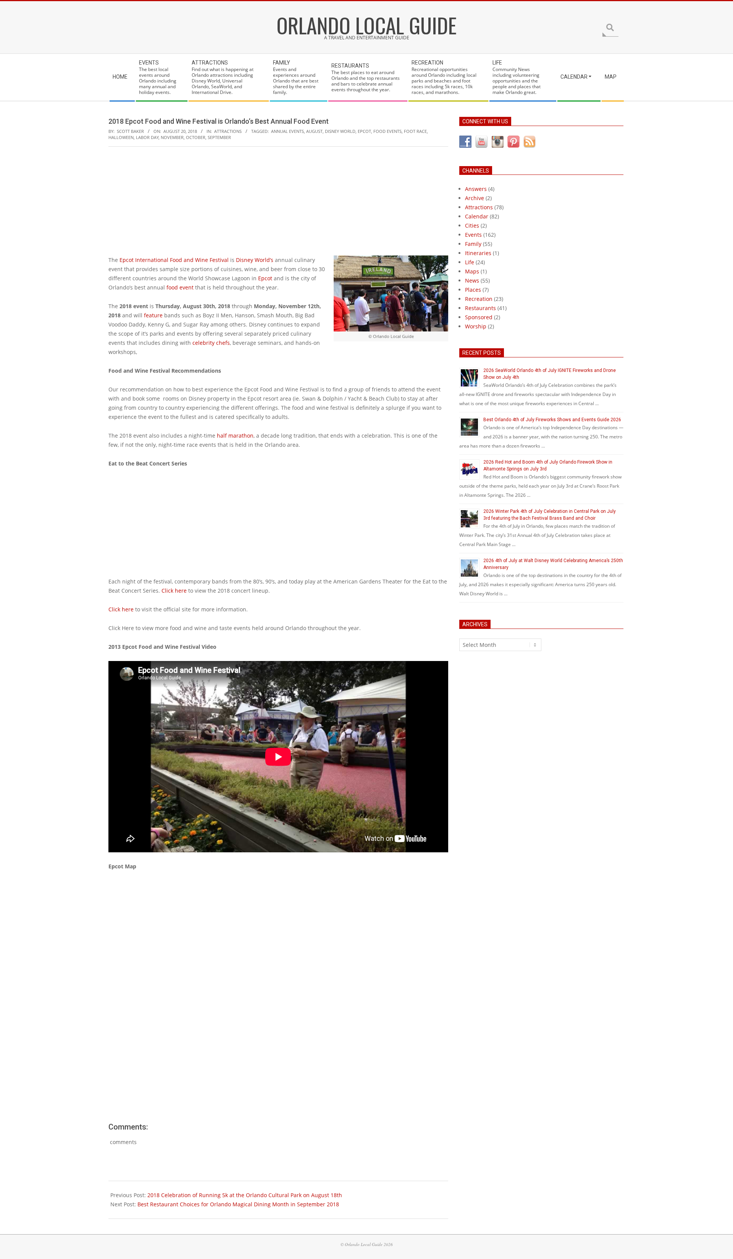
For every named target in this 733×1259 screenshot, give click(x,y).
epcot (364, 131)
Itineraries (478, 253)
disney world (340, 131)
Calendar (476, 216)
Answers (476, 188)
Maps (472, 271)
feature (153, 315)
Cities (472, 225)
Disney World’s (254, 259)
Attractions (228, 131)
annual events (287, 131)
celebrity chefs (211, 342)
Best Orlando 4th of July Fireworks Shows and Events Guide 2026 (552, 419)
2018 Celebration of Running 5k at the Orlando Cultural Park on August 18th (244, 1195)
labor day (147, 137)
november (172, 137)
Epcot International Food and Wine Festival (174, 259)
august (314, 131)
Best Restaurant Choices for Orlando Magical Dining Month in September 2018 (238, 1204)
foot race (415, 131)
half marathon (235, 435)
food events (387, 131)
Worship (475, 326)
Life (469, 262)
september (219, 137)
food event (180, 287)
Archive (474, 198)
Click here (174, 590)
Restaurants (480, 308)
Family (473, 243)
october (195, 137)
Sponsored (478, 317)
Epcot (265, 278)
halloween (121, 137)
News (472, 280)
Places (473, 289)
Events (473, 234)
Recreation (478, 298)
